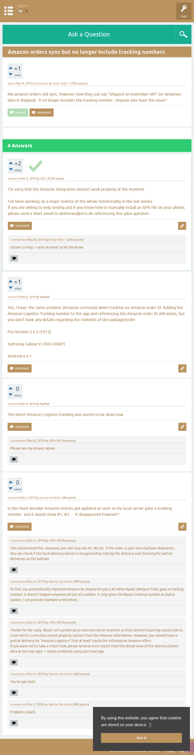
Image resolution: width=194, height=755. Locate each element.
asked (11, 83)
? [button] (150, 725)
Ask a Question (89, 34)
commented (18, 239)
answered (14, 178)
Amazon (42, 83)
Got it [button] (141, 738)
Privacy (170, 751)
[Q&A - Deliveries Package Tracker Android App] (23, 9)
